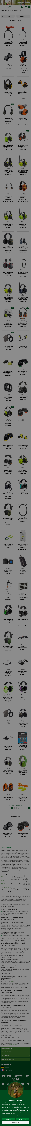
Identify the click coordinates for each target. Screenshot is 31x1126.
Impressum (20, 1115)
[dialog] (15, 563)
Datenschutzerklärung (13, 1115)
